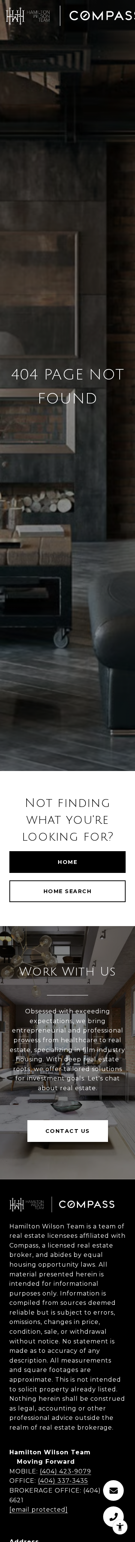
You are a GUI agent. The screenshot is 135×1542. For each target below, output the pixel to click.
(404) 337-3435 (63, 1480)
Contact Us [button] (67, 1131)
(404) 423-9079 (65, 1471)
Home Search (68, 891)
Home (67, 862)
